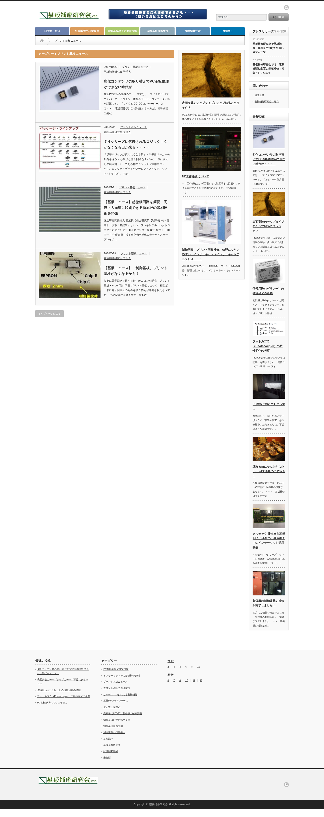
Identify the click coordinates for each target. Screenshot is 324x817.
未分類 (107, 757)
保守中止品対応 (111, 707)
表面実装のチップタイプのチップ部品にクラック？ (268, 226)
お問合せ (227, 31)
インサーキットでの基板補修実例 (121, 675)
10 (198, 667)
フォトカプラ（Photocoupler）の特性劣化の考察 (268, 346)
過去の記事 (280, 31)
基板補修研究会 (111, 745)
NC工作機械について (195, 176)
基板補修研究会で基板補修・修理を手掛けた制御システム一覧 (268, 47)
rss (286, 7)
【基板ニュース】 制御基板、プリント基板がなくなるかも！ (135, 270)
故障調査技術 (193, 31)
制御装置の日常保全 (87, 31)
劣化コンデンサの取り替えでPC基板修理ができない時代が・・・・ (136, 84)
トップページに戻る (49, 313)
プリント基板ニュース (135, 66)
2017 (171, 661)
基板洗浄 (108, 738)
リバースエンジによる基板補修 (120, 694)
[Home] (42, 40)
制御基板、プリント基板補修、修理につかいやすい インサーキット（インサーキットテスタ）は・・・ (210, 254)
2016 (171, 674)
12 (201, 680)
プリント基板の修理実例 (116, 688)
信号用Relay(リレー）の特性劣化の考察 (59, 690)
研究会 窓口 (52, 31)
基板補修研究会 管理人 (117, 71)
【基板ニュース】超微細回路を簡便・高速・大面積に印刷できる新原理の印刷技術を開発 (135, 207)
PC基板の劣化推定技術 (115, 669)
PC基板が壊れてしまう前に (52, 702)
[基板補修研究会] (69, 17)
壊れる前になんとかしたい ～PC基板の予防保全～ (269, 471)
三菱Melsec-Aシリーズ (115, 700)
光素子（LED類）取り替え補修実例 (122, 713)
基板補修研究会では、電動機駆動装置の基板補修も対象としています (268, 68)
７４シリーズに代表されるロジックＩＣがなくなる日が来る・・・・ (135, 144)
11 (194, 680)
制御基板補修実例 (157, 31)
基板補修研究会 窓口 (267, 101)
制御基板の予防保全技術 (122, 31)
